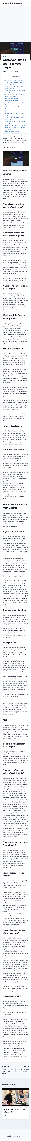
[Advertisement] (15, 22)
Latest (5, 56)
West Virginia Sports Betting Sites (13, 94)
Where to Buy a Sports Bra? (24, 1069)
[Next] (26, 1105)
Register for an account (12, 105)
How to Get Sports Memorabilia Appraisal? (8, 1070)
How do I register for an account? (15, 125)
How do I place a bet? (12, 131)
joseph (5, 71)
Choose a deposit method (13, 107)
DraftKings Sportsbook (12, 100)
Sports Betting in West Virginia (12, 80)
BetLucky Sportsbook (12, 96)
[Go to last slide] (4, 1105)
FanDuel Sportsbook (11, 98)
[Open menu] (27, 3)
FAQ (4, 111)
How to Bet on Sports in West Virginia (14, 103)
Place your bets (10, 109)
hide (18, 76)
